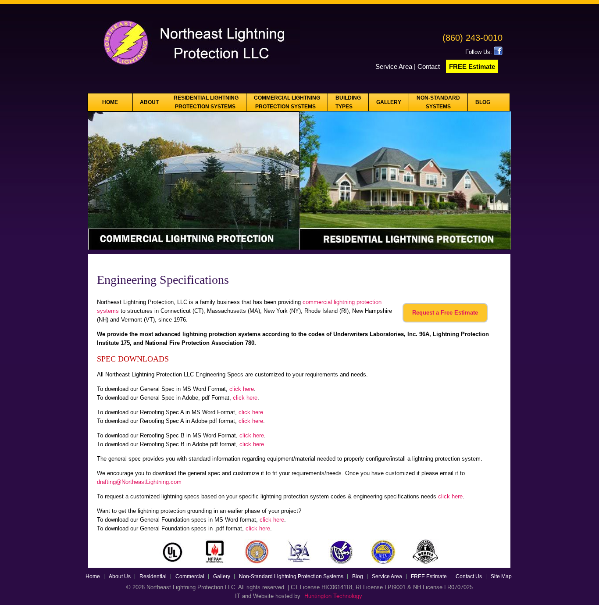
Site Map (501, 576)
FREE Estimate (472, 66)
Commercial (189, 576)
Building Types (348, 102)
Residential (153, 576)
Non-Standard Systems (438, 102)
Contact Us (469, 576)
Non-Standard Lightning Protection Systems (291, 576)
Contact (429, 66)
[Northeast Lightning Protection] (194, 68)
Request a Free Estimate (445, 312)
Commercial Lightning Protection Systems (287, 102)
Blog (482, 102)
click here (241, 389)
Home (110, 102)
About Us (120, 576)
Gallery (388, 102)
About (149, 102)
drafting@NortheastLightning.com (139, 482)
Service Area (393, 66)
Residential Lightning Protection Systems (206, 102)
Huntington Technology (333, 596)
